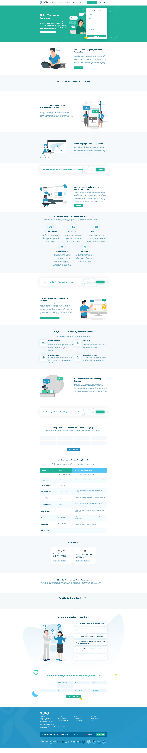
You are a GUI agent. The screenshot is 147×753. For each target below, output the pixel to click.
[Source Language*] (65, 682)
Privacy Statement (78, 749)
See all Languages (73, 449)
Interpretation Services (63, 723)
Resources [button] (75, 2)
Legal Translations (85, 251)
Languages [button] (67, 2)
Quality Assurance (78, 720)
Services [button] (54, 2)
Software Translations (62, 251)
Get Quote (78, 67)
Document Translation (63, 720)
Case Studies (94, 722)
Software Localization (62, 722)
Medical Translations (73, 231)
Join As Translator (95, 718)
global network (100, 734)
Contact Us (102, 2)
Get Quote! (100, 282)
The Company (77, 716)
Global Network (77, 718)
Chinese (90, 734)
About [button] (81, 2)
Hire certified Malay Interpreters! (49, 317)
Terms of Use (104, 749)
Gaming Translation (62, 716)
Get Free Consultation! (48, 32)
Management (77, 722)
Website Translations (96, 231)
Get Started (100, 411)
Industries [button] (61, 2)
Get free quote (92, 2)
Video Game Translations (50, 231)
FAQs (92, 723)
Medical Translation (62, 718)
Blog (92, 720)
